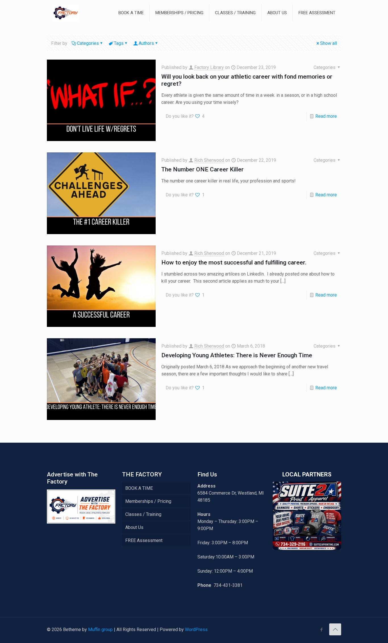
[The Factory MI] (66, 13)
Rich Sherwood (209, 160)
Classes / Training (143, 514)
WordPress (196, 629)
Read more (326, 116)
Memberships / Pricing (148, 501)
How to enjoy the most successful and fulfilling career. (233, 262)
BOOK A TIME (139, 488)
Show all (328, 43)
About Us (134, 527)
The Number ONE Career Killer (202, 169)
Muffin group (100, 629)
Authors (146, 43)
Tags (119, 43)
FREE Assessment (143, 540)
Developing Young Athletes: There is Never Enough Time (236, 355)
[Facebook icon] (321, 629)
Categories (88, 43)
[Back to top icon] (335, 629)
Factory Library (209, 67)
